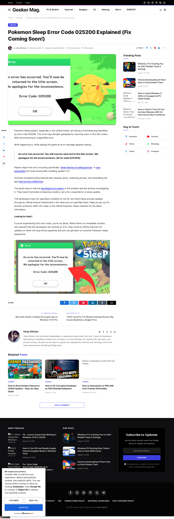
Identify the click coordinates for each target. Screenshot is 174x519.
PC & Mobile (52, 9)
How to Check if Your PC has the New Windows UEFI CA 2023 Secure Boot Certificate (151, 112)
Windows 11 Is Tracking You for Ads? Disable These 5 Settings (150, 66)
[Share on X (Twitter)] (151, 48)
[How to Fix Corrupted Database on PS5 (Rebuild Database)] (62, 369)
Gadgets (83, 9)
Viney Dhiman (21, 48)
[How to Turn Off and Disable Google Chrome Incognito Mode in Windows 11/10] (14, 451)
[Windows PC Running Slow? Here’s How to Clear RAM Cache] (69, 451)
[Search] (164, 10)
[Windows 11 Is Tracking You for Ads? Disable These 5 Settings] (129, 67)
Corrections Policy (75, 501)
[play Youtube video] (64, 267)
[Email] (3, 163)
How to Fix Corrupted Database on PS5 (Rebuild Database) (60, 387)
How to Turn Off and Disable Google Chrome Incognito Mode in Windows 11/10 (39, 451)
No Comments (74, 48)
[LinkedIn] (3, 150)
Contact (19, 3)
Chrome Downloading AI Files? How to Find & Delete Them (152, 81)
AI (94, 9)
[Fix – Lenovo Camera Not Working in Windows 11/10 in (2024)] (14, 438)
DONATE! (131, 9)
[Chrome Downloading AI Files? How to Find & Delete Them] (129, 83)
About (10, 3)
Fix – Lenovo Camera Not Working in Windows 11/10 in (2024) (39, 436)
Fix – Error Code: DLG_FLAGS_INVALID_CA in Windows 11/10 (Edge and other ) (38, 467)
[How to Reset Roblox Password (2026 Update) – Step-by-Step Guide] (25, 369)
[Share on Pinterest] (155, 48)
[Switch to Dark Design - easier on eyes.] (160, 10)
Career (27, 3)
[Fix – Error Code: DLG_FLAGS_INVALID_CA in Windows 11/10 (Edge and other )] (14, 467)
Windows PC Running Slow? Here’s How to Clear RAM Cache (93, 449)
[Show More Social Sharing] (164, 48)
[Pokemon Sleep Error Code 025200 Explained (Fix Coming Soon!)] (62, 89)
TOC (60, 501)
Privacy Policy (140, 467)
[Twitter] (3, 143)
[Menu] (9, 10)
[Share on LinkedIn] (159, 48)
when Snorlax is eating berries (76, 167)
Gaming (105, 9)
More (118, 9)
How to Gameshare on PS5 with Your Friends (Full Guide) (98, 387)
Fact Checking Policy (123, 501)
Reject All (33, 500)
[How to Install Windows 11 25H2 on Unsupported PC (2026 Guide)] (129, 96)
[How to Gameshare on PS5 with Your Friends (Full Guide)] (99, 369)
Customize (14, 500)
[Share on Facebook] (147, 48)
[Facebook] (3, 137)
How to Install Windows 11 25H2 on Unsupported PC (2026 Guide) (150, 96)
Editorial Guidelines (98, 501)
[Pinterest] (3, 156)
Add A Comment (62, 405)
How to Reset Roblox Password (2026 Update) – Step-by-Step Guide (23, 388)
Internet (69, 9)
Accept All (23, 507)
